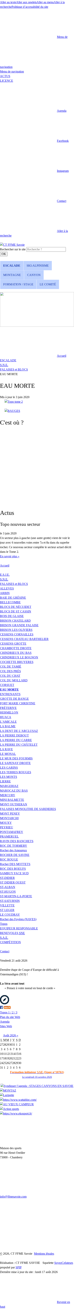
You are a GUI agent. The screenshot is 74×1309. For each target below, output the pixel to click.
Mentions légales (44, 1253)
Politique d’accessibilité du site (30, 6)
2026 (13, 1035)
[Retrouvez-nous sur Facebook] (1, 1007)
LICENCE (6, 80)
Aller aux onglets (26, 2)
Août (6, 1035)
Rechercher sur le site (13, 249)
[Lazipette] (7, 1095)
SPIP (19, 1267)
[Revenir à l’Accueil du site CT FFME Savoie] (12, 244)
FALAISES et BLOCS (14, 369)
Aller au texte (8, 2)
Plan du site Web (10, 1017)
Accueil (4, 565)
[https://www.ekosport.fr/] (16, 1113)
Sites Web (6, 1026)
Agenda (4, 1021)
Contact (4, 951)
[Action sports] (9, 1109)
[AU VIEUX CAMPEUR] (17, 1104)
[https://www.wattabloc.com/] (18, 1099)
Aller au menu (45, 2)
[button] (33, 110)
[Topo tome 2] (14, 401)
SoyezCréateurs (63, 1262)
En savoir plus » (9, 556)
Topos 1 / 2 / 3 (8, 1012)
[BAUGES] (12, 410)
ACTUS (5, 76)
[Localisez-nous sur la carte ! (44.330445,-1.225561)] (4, 1003)
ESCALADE (8, 360)
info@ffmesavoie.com (13, 1196)
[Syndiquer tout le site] (7, 1007)
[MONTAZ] (8, 1090)
